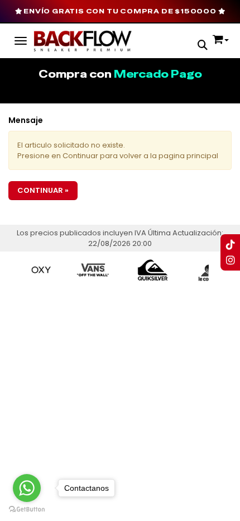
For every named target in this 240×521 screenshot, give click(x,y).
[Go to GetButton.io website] (27, 509)
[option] (87, 270)
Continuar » (43, 190)
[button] (202, 46)
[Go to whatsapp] (27, 488)
